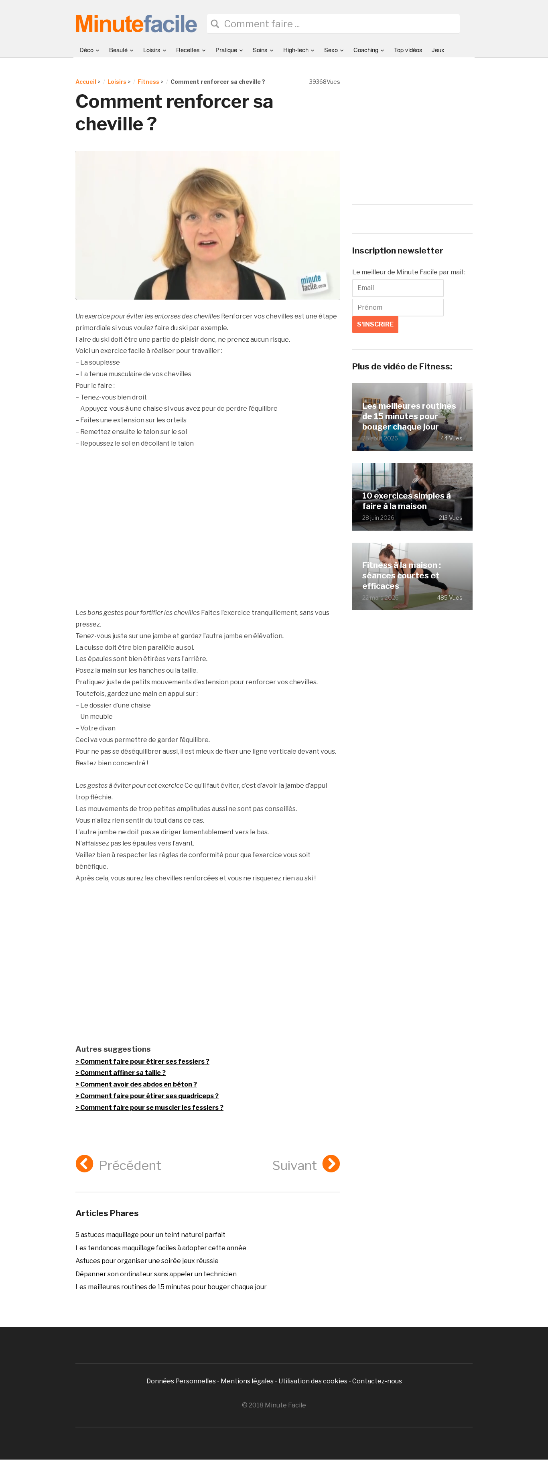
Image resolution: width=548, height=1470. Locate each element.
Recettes (188, 49)
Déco (86, 49)
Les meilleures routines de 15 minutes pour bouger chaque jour (171, 1287)
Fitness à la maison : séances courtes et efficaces (401, 575)
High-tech (296, 49)
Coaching (365, 49)
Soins (260, 49)
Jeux (438, 49)
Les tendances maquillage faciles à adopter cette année (160, 1248)
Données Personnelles (181, 1381)
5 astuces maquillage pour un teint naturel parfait (150, 1235)
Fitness (148, 81)
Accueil (85, 81)
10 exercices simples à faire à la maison (406, 501)
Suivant (294, 1165)
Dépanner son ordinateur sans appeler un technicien (156, 1274)
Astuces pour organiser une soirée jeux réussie (147, 1261)
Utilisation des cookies (312, 1381)
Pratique (226, 49)
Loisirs (151, 49)
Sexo (331, 49)
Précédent (130, 1165)
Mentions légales (247, 1381)
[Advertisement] (207, 528)
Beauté (118, 49)
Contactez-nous (377, 1381)
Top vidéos (408, 49)
